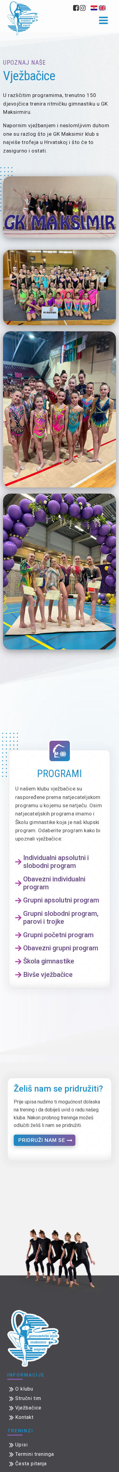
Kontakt (24, 1417)
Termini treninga (34, 1454)
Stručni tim (28, 1398)
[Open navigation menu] (103, 21)
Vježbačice (28, 1408)
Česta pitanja (31, 1464)
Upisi (21, 1445)
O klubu (24, 1389)
